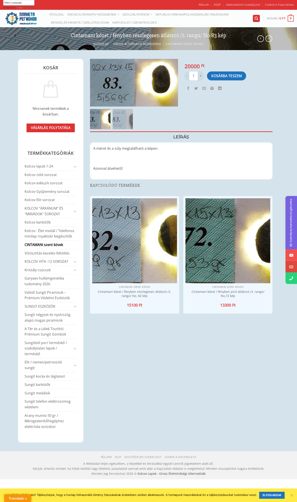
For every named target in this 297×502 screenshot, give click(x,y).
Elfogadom (272, 495)
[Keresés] (256, 18)
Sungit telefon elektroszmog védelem (48, 404)
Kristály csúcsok (38, 270)
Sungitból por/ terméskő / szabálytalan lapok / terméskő (46, 348)
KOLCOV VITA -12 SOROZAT (46, 261)
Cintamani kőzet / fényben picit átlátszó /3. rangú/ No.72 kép (228, 294)
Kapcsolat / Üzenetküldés (134, 22)
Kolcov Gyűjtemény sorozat (47, 191)
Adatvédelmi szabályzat (243, 4)
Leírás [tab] (181, 136)
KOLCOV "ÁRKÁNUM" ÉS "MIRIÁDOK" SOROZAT (44, 211)
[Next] (272, 255)
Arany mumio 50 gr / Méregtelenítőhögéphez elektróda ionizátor (44, 421)
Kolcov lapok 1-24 (39, 166)
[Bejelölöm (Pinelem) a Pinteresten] (211, 88)
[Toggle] (75, 166)
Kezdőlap (101, 44)
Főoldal (56, 14)
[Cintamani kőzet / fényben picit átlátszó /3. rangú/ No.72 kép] (227, 240)
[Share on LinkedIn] (220, 88)
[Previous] (90, 255)
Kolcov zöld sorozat (41, 174)
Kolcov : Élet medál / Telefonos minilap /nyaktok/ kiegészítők (49, 233)
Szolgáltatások (136, 14)
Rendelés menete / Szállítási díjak (80, 22)
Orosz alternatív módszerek (92, 14)
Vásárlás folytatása (51, 127)
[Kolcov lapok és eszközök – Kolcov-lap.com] (23, 18)
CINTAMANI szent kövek (185, 44)
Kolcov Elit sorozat (40, 199)
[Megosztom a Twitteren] (196, 88)
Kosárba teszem (226, 75)
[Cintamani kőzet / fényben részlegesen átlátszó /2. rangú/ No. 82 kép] (134, 240)
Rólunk (204, 4)
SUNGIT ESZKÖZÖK (40, 306)
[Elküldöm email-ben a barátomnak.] (204, 88)
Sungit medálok (37, 393)
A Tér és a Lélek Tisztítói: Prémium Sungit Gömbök (45, 331)
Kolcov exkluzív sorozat (44, 183)
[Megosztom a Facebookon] (188, 88)
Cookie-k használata (279, 4)
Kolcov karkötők (38, 222)
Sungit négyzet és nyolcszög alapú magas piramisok (47, 317)
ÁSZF (217, 4)
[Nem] (291, 496)
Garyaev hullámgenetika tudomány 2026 (44, 281)
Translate (30, 7)
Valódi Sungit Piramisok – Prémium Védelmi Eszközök (47, 295)
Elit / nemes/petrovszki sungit (43, 365)
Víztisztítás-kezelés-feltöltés (47, 253)
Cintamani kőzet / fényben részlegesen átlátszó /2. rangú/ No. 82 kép (134, 294)
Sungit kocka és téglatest (45, 376)
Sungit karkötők (37, 384)
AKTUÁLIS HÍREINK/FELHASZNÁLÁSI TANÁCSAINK (192, 14)
